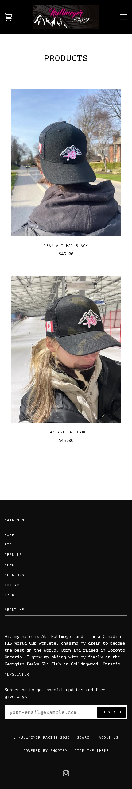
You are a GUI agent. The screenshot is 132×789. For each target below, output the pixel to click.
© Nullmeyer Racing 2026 (42, 738)
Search (84, 738)
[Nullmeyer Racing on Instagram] (66, 775)
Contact (13, 585)
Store (11, 595)
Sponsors (14, 575)
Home (9, 535)
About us (108, 738)
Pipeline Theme (92, 751)
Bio (8, 545)
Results (13, 555)
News (9, 565)
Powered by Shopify (45, 751)
